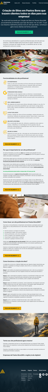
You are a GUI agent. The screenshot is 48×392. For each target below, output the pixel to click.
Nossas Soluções (26, 3)
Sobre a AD (17, 3)
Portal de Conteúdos (43, 3)
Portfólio (34, 3)
